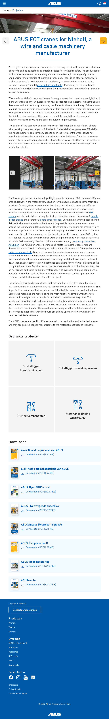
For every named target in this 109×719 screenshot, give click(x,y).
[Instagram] (18, 677)
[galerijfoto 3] (32, 173)
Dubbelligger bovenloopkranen (31, 368)
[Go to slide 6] (59, 185)
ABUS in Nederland (18, 643)
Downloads (14, 665)
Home (6, 10)
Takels (12, 627)
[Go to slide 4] (55, 185)
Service (12, 632)
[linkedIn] (32, 677)
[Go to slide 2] (51, 185)
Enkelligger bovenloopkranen (78, 368)
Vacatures (13, 652)
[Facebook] (11, 677)
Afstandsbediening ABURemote (78, 416)
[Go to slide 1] (49, 185)
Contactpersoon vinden (25, 609)
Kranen (12, 623)
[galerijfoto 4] (77, 173)
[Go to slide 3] (53, 185)
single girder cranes (50, 220)
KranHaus (13, 648)
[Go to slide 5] (57, 185)
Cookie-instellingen (18, 694)
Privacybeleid (15, 689)
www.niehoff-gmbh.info (49, 85)
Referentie (13, 656)
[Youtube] (25, 677)
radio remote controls (20, 252)
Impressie (13, 685)
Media (11, 661)
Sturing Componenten (31, 415)
